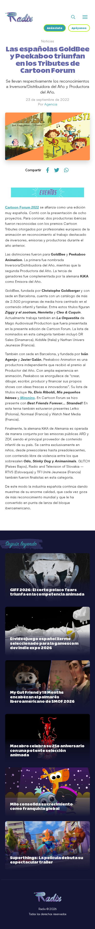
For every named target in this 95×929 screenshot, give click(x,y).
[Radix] (19, 17)
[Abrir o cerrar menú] (85, 17)
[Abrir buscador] (73, 17)
